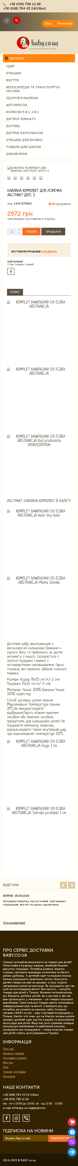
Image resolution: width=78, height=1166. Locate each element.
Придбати (53, 231)
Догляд (13, 126)
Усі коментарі (14, 923)
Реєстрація (65, 23)
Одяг (10, 66)
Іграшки (13, 73)
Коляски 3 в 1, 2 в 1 (22, 112)
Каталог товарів (13, 1053)
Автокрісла (16, 105)
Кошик (31, 231)
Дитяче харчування (24, 133)
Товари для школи (23, 147)
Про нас (8, 1048)
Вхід (48, 23)
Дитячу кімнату (21, 119)
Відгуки (8, 1062)
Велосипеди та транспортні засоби (33, 89)
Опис (15, 292)
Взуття (12, 80)
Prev (63, 885)
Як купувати (61, 204)
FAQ (5, 1067)
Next (71, 885)
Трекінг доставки (14, 1071)
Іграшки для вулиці (24, 140)
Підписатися (61, 1138)
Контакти (9, 1076)
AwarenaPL (49, 251)
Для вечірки (16, 154)
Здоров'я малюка (22, 98)
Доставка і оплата (14, 1058)
